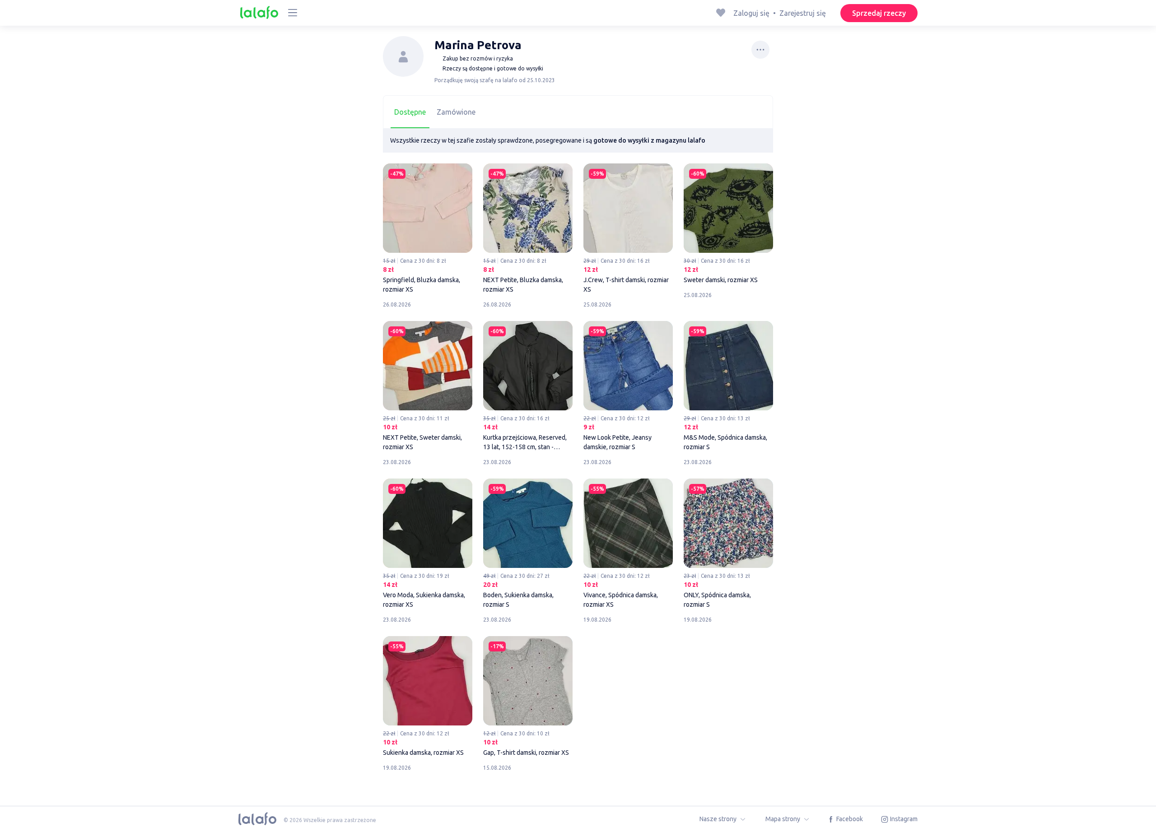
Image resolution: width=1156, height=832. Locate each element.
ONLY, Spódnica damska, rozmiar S (728, 545)
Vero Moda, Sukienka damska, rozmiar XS (427, 545)
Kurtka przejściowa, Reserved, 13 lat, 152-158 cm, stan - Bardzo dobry (528, 387)
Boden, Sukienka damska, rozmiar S (528, 545)
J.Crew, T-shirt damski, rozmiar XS (628, 229)
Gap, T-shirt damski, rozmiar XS (528, 697)
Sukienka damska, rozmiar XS (427, 697)
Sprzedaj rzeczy (879, 13)
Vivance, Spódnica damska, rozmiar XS (628, 545)
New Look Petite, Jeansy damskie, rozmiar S (628, 387)
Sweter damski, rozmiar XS (728, 224)
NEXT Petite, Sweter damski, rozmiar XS (427, 387)
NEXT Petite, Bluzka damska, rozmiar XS (528, 229)
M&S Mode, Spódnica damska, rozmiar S (728, 387)
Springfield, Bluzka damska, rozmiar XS (427, 229)
